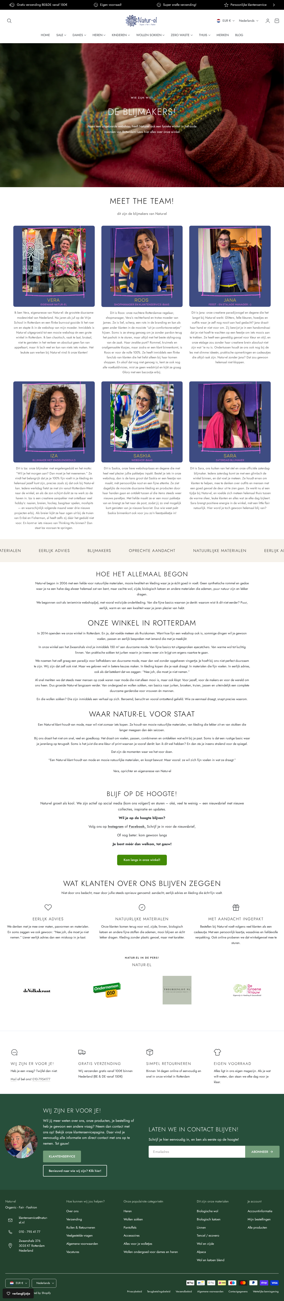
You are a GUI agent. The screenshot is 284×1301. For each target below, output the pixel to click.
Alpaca (201, 1252)
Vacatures (72, 1252)
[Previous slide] (10, 5)
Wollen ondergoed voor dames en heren (151, 1252)
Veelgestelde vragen (79, 1235)
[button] (9, 21)
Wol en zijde (205, 1243)
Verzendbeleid (184, 1291)
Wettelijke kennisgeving (266, 1291)
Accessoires (132, 1235)
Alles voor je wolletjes (138, 1243)
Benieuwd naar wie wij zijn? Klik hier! (75, 1171)
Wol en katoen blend (210, 1260)
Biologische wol (207, 1211)
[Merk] (37, 990)
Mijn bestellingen (259, 1219)
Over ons (72, 1211)
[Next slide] (274, 5)
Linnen (201, 1227)
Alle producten (257, 1227)
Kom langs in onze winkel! (142, 860)
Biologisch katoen (209, 1219)
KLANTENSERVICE (62, 1156)
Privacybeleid (134, 1291)
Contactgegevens (238, 1291)
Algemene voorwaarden (82, 1243)
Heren (128, 1211)
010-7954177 (41, 1079)
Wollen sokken (133, 1219)
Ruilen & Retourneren (80, 1227)
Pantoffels (130, 1227)
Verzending (74, 1219)
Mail (13, 1079)
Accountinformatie (260, 1211)
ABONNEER (259, 1152)
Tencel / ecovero (208, 1235)
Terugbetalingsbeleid (158, 1291)
